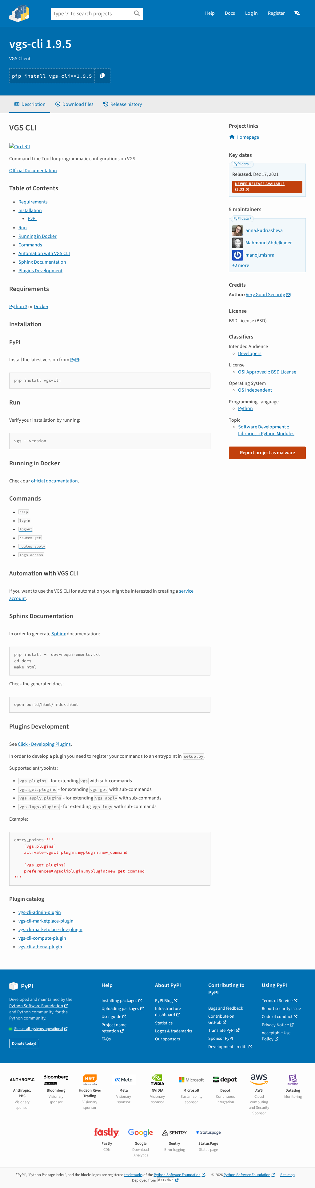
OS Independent (255, 390)
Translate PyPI (221, 1030)
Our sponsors (167, 1039)
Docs (230, 13)
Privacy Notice (275, 1025)
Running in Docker (37, 236)
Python (245, 408)
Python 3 (18, 306)
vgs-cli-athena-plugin (40, 946)
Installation (30, 210)
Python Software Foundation (36, 1006)
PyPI (32, 218)
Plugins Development (40, 270)
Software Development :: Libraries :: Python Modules (266, 430)
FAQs (106, 1039)
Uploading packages (120, 1008)
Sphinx (58, 633)
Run (22, 227)
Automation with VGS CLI (44, 253)
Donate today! (24, 1043)
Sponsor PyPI (220, 1038)
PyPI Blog (164, 1000)
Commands (30, 245)
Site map (287, 1175)
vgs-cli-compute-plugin (42, 938)
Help (210, 13)
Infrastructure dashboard (168, 1011)
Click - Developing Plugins (44, 744)
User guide (111, 1016)
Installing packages (119, 1000)
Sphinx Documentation (42, 262)
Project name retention (114, 1028)
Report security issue (281, 1008)
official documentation (54, 481)
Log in (251, 13)
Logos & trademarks (173, 1031)
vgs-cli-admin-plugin (39, 912)
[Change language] (297, 13)
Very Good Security (265, 294)
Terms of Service (277, 1000)
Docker (41, 306)
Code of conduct (277, 1016)
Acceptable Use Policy (276, 1036)
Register (276, 13)
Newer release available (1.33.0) (260, 186)
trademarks (133, 1175)
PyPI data (241, 164)
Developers (249, 353)
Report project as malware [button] (267, 452)
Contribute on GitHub (221, 1019)
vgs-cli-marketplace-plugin (46, 921)
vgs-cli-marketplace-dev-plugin (50, 929)
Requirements (33, 202)
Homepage (248, 137)
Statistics (164, 1023)
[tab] (29, 104)
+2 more (240, 265)
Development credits (227, 1046)
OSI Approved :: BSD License (267, 372)
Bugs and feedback (225, 1008)
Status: (38, 1028)
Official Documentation (33, 170)
